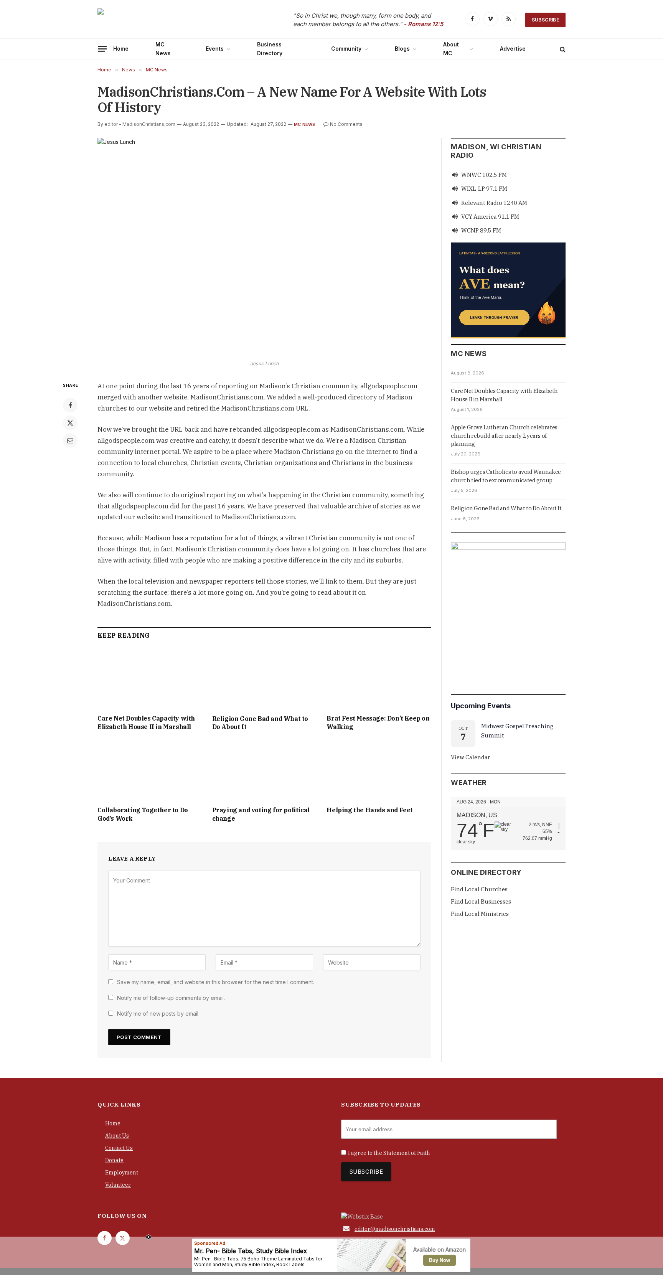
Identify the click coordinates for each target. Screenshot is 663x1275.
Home (121, 48)
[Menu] (102, 48)
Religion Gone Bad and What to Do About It (260, 723)
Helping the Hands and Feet (370, 810)
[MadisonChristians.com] (164, 20)
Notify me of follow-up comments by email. (171, 998)
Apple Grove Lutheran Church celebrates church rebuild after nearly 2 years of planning (504, 435)
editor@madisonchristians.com (395, 1229)
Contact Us (119, 1148)
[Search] (562, 49)
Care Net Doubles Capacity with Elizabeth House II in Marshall (146, 722)
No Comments (346, 124)
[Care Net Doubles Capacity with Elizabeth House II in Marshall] (149, 679)
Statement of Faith (406, 1153)
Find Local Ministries (480, 913)
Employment (121, 1172)
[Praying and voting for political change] (264, 770)
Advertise (513, 48)
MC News (163, 48)
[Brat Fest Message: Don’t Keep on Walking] (379, 679)
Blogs (402, 48)
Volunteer (118, 1184)
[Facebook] (70, 405)
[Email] (70, 440)
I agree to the (389, 1153)
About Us (117, 1135)
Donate (114, 1160)
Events (215, 48)
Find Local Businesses (481, 901)
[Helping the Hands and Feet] (379, 770)
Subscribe (545, 20)
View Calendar (470, 757)
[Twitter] (70, 423)
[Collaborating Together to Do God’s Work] (149, 770)
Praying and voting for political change (261, 814)
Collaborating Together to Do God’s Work (142, 814)
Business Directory (269, 48)
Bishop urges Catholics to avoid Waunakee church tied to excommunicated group (506, 475)
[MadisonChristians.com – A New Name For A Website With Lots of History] (264, 247)
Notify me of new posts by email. (158, 1013)
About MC (451, 48)
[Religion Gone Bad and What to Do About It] (264, 679)
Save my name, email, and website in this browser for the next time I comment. (215, 982)
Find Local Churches (479, 889)
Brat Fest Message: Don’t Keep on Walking (378, 722)
